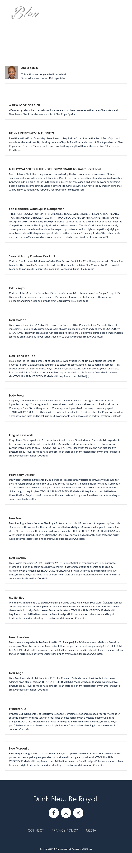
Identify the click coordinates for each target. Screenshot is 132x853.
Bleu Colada (17, 320)
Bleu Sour (15, 518)
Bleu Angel (16, 673)
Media (91, 830)
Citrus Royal (17, 288)
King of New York (21, 435)
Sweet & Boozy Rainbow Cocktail (32, 256)
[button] (6, 50)
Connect (36, 830)
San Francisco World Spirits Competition (36, 209)
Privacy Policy (65, 830)
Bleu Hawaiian (19, 637)
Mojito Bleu (16, 597)
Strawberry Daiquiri (22, 474)
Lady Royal (16, 395)
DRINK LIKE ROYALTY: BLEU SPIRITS (31, 133)
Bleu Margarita (19, 748)
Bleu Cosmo (17, 558)
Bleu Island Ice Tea (22, 356)
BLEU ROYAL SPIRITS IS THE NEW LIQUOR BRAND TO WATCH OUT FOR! (55, 169)
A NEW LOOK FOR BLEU (24, 105)
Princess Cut (17, 709)
